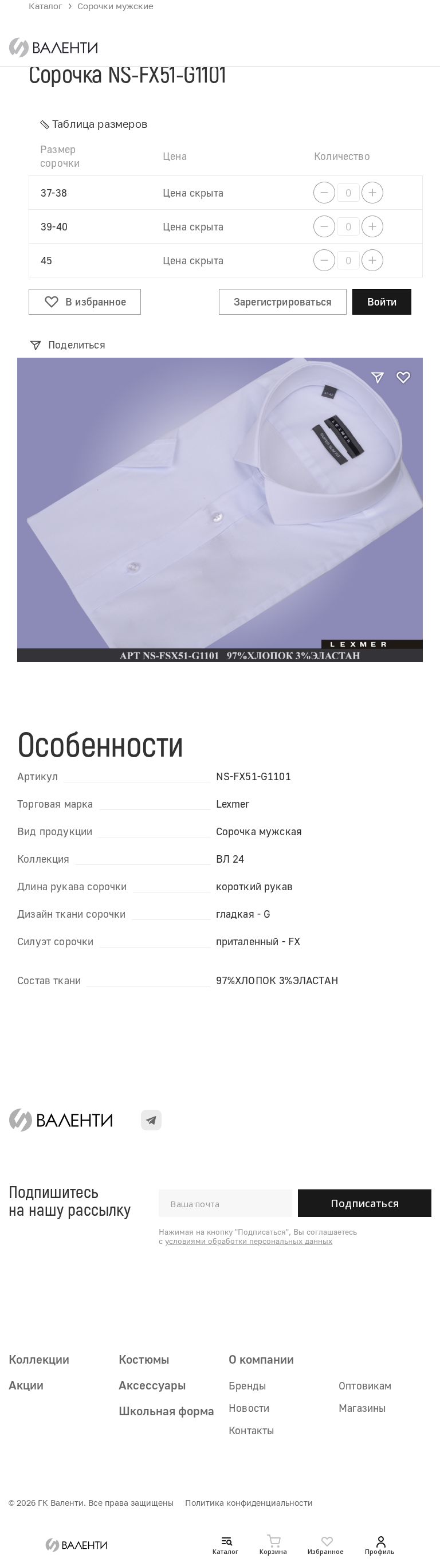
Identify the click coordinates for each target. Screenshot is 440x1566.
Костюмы (144, 1359)
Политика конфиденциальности (249, 1503)
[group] (220, 510)
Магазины (362, 1407)
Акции (26, 1384)
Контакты (251, 1430)
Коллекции (39, 1359)
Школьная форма (166, 1410)
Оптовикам (365, 1385)
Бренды (247, 1385)
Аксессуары (152, 1384)
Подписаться (365, 1203)
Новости (249, 1407)
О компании (261, 1359)
